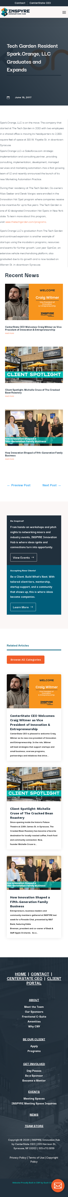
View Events (21, 557)
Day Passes (34, 1070)
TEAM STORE (34, 1125)
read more (9, 333)
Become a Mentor (34, 1080)
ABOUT (34, 999)
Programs (34, 1051)
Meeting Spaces (34, 1098)
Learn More (21, 607)
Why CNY (34, 1026)
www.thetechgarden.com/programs (25, 221)
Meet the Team (34, 1006)
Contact (20, 3)
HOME (20, 973)
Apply (34, 1046)
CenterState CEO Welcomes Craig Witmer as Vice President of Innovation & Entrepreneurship (33, 328)
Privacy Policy (18, 1157)
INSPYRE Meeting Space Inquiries (34, 1103)
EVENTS (34, 1091)
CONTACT (40, 973)
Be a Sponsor (34, 1075)
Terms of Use (36, 1157)
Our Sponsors (34, 1011)
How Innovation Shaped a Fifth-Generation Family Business (34, 454)
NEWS (34, 1114)
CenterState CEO (40, 3)
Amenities (34, 1021)
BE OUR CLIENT (34, 1039)
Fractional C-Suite (34, 1016)
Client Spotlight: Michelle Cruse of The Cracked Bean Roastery (32, 391)
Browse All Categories (25, 659)
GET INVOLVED (34, 1063)
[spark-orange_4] (58, 1191)
